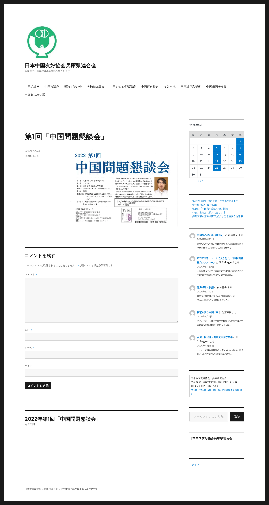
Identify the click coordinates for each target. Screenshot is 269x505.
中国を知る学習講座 (123, 87)
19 (216, 161)
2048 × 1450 (32, 155)
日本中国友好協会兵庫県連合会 (60, 65)
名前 (28, 329)
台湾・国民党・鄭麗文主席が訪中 (215, 337)
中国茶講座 (51, 87)
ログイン (194, 464)
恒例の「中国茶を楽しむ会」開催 (210, 208)
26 (216, 167)
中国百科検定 (150, 87)
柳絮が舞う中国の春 (207, 312)
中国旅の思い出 (35, 94)
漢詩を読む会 (73, 87)
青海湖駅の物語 (205, 287)
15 (240, 154)
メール (30, 347)
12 (217, 154)
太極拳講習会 (95, 87)
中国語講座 (32, 87)
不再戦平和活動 (191, 87)
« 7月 (200, 181)
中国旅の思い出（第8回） (206, 204)
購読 (237, 417)
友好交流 (169, 87)
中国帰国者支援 (216, 87)
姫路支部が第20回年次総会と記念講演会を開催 (217, 216)
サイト (28, 365)
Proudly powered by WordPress (79, 489)
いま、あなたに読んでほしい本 (209, 212)
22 (240, 161)
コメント (31, 274)
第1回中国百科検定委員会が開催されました (215, 200)
